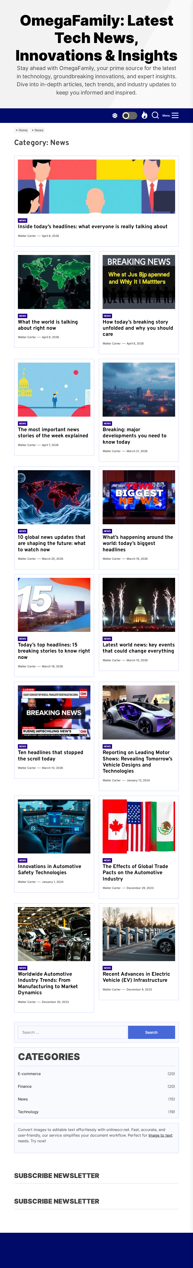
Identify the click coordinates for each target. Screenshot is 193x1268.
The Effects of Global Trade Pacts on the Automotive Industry (135, 873)
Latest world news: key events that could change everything (139, 648)
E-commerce (29, 1073)
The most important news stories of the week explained (53, 433)
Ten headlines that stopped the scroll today (50, 756)
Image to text (161, 1135)
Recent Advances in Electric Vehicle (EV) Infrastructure (136, 977)
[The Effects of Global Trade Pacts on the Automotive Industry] (139, 826)
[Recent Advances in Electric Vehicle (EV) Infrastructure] (139, 934)
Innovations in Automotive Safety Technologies (49, 870)
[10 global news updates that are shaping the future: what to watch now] (54, 497)
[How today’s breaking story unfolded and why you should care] (139, 282)
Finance (25, 1086)
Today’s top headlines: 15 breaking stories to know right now (54, 651)
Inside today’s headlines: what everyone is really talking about (93, 227)
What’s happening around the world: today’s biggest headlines (138, 543)
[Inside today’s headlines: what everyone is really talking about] (96, 187)
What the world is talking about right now (48, 325)
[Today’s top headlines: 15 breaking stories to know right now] (54, 605)
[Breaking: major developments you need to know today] (139, 390)
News (22, 220)
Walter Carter (27, 236)
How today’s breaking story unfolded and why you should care (138, 328)
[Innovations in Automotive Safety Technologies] (54, 826)
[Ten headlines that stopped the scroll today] (54, 712)
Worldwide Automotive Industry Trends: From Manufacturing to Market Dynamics (48, 983)
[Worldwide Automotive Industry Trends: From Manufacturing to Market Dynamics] (54, 934)
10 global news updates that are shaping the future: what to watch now (52, 543)
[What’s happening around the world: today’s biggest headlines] (139, 497)
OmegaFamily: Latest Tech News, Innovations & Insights (96, 38)
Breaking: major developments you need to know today (134, 436)
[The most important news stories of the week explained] (54, 390)
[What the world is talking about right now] (54, 282)
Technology (28, 1111)
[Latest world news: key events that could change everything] (139, 605)
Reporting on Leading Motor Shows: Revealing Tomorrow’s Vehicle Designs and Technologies (138, 762)
